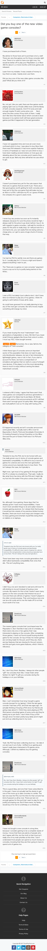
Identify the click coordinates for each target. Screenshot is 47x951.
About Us (23, 898)
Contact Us (23, 902)
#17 (44, 723)
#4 (44, 198)
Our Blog (23, 893)
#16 (44, 681)
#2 (44, 124)
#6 (44, 275)
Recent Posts (17, 11)
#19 (44, 808)
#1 (44, 84)
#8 (44, 372)
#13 (44, 567)
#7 (44, 313)
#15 (44, 650)
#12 (44, 522)
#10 (44, 442)
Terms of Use (23, 929)
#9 (44, 407)
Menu (5, 7)
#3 (44, 163)
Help (23, 920)
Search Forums (6, 11)
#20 (44, 848)
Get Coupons (23, 889)
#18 (44, 755)
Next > (24, 32)
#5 (44, 238)
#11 (44, 482)
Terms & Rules (23, 925)
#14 (44, 606)
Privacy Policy (23, 933)
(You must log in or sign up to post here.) (23, 854)
